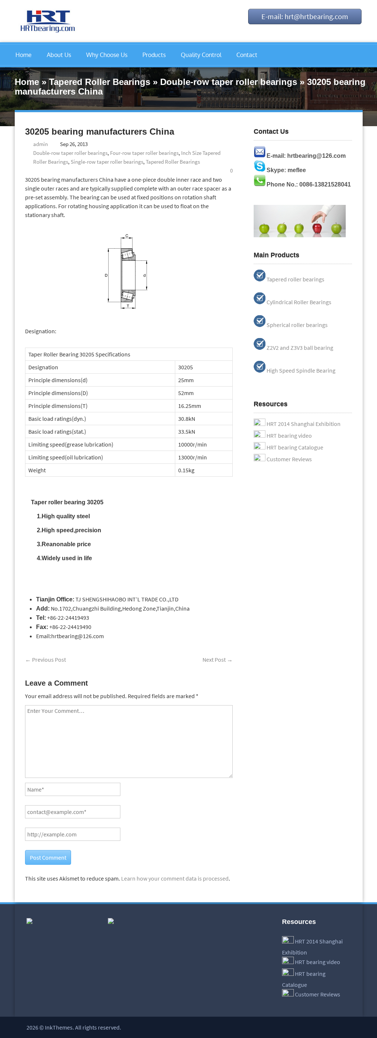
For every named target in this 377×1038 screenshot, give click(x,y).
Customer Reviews (289, 459)
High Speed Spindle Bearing (301, 370)
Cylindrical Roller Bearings (299, 302)
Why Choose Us (106, 54)
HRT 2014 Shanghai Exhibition (304, 423)
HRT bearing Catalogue (295, 447)
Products (154, 54)
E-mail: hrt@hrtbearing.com (304, 16)
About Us (59, 54)
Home (23, 54)
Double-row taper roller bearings (228, 82)
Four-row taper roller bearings (144, 152)
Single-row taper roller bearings (107, 161)
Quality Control (201, 54)
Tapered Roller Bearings (99, 82)
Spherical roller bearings (297, 324)
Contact (246, 54)
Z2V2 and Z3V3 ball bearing (300, 347)
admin (40, 144)
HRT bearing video (289, 435)
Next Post (217, 659)
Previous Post (45, 659)
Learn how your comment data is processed (175, 878)
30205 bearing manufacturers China (99, 131)
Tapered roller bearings (295, 279)
